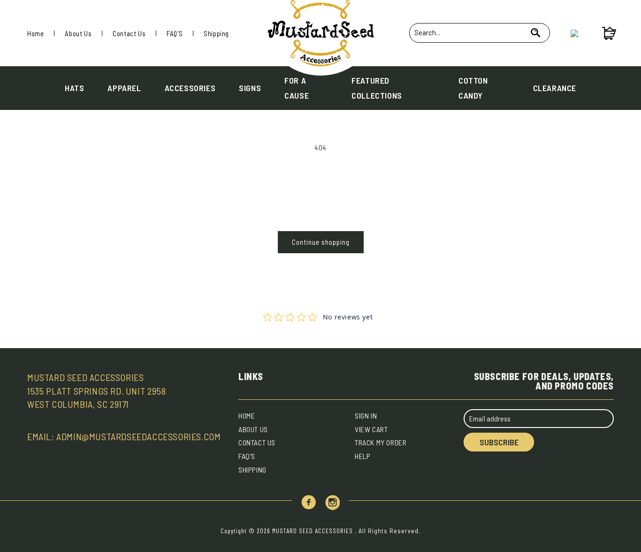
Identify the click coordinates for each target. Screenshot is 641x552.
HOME (246, 415)
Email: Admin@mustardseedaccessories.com (124, 436)
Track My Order (380, 442)
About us (253, 429)
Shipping (216, 33)
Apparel (124, 88)
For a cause (296, 88)
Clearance (554, 88)
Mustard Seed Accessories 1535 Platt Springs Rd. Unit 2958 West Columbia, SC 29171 (96, 391)
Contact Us (129, 33)
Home (35, 33)
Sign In (366, 415)
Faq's (246, 455)
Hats (74, 88)
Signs (250, 88)
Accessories (190, 88)
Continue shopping (321, 242)
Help (362, 455)
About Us (78, 33)
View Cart (371, 429)
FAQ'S (175, 33)
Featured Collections (376, 88)
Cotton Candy (473, 88)
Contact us (256, 442)
